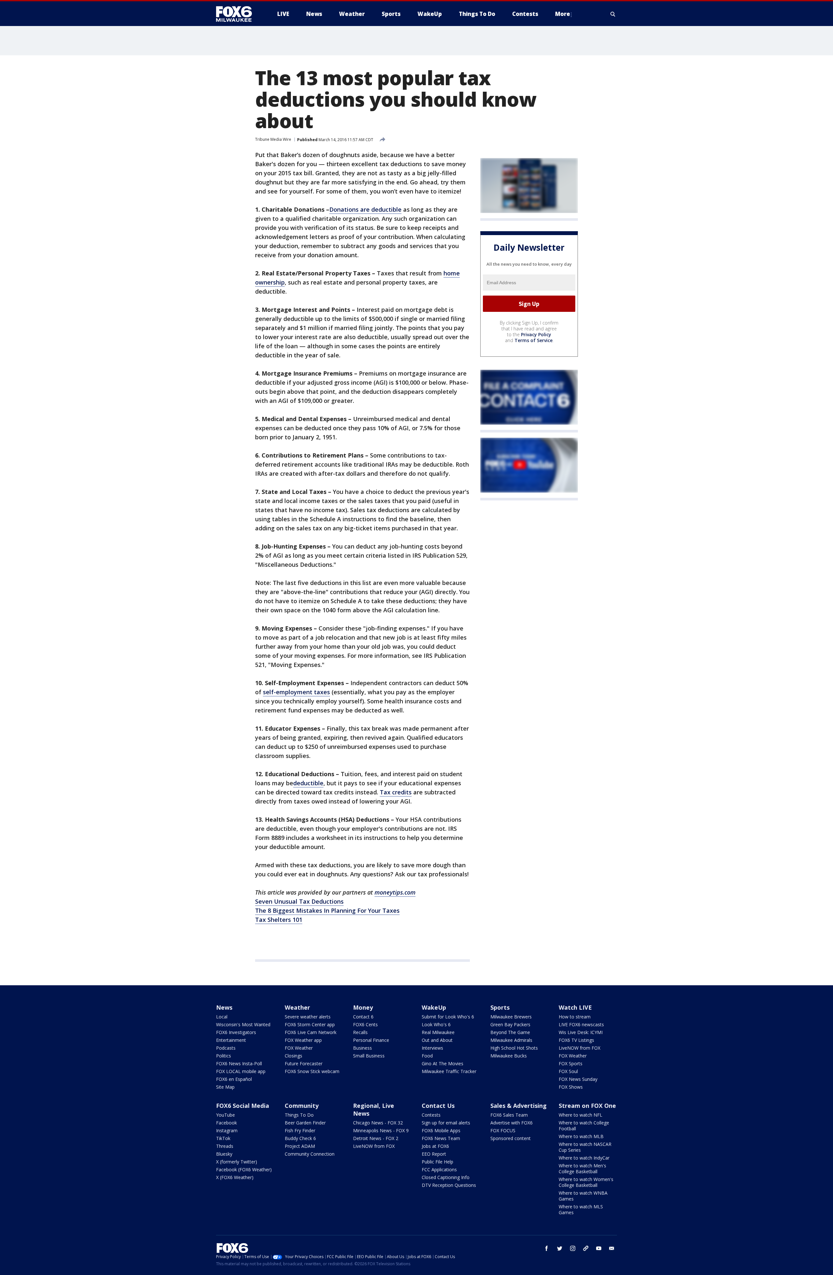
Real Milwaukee (438, 1032)
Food (427, 1056)
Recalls (360, 1032)
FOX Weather (299, 1048)
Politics (223, 1056)
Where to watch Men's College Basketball (582, 1168)
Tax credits (396, 792)
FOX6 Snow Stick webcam (312, 1071)
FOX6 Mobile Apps (441, 1130)
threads (585, 1248)
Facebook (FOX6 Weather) (244, 1169)
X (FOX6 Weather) (234, 1177)
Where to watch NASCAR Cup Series (585, 1147)
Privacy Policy (536, 334)
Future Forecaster (303, 1063)
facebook (546, 1248)
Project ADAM (300, 1146)
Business (362, 1048)
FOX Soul (568, 1071)
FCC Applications (439, 1169)
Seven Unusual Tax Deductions (299, 901)
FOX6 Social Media (242, 1105)
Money (363, 1007)
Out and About (437, 1040)
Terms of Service (533, 340)
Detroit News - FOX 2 (375, 1138)
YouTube (225, 1115)
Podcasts (226, 1048)
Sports (500, 1007)
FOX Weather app (303, 1040)
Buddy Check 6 (300, 1138)
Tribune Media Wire (273, 139)
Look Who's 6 (436, 1024)
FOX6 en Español (234, 1079)
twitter (559, 1248)
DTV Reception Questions (449, 1185)
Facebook (226, 1123)
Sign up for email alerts (446, 1123)
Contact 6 (363, 1017)
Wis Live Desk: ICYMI (581, 1032)
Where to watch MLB (581, 1136)
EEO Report (434, 1154)
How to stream (575, 1017)
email (612, 1248)
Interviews (432, 1048)
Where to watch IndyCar (584, 1158)
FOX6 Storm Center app (310, 1024)
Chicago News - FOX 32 (378, 1123)
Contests (431, 1115)
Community (302, 1105)
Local (221, 1017)
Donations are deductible (365, 209)
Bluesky (224, 1154)
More (562, 14)
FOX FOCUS (502, 1130)
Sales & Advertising (518, 1105)
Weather (297, 1007)
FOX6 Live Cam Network (310, 1032)
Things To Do (299, 1115)
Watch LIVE (575, 1007)
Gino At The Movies (442, 1063)
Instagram (227, 1130)
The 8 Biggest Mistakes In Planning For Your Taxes (327, 910)
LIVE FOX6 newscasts (581, 1024)
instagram (572, 1248)
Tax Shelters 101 (278, 919)
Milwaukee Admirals (511, 1040)
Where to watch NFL (580, 1115)
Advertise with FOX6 (511, 1123)
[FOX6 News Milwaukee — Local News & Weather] (237, 14)
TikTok (223, 1138)
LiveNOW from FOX (579, 1048)
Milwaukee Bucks (508, 1056)
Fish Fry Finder (300, 1130)
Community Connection (310, 1154)
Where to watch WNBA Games (583, 1196)
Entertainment (231, 1040)
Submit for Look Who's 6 (448, 1017)
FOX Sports (570, 1063)
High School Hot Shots (514, 1048)
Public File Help (437, 1162)
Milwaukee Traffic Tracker (449, 1071)
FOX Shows (571, 1087)
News (224, 1007)
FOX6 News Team (441, 1138)
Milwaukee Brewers (511, 1017)
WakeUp (434, 1007)
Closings (293, 1056)
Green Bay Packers (510, 1024)
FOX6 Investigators (236, 1032)
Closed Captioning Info (446, 1177)
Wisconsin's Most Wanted (243, 1024)
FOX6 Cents (365, 1024)
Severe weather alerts (308, 1017)
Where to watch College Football (584, 1126)
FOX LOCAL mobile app (241, 1071)
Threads (224, 1146)
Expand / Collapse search (613, 14)
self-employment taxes (296, 692)
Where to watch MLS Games (581, 1209)
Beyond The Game (510, 1032)
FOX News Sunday (578, 1079)
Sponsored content (510, 1138)
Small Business (369, 1056)
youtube (599, 1248)
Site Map (225, 1087)
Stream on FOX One (587, 1105)
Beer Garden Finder (305, 1123)
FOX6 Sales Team (509, 1115)
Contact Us (438, 1105)
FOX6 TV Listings (576, 1040)
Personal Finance (371, 1040)
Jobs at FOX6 (435, 1146)
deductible (308, 783)
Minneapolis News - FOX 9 (381, 1130)
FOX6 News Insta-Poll (239, 1063)
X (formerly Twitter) (236, 1162)
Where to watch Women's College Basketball (586, 1182)
